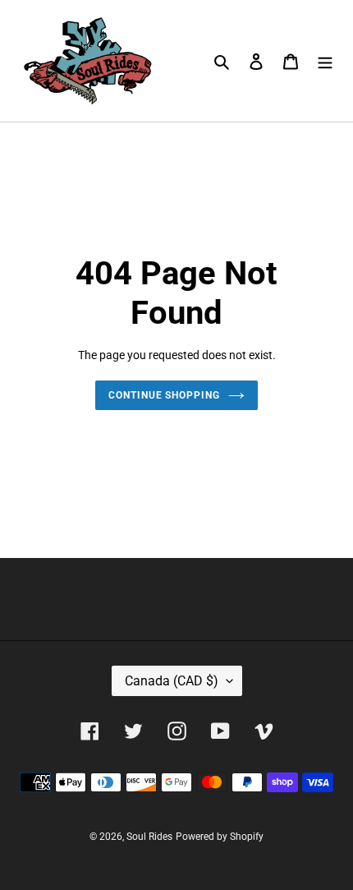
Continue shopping (164, 395)
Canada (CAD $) (171, 681)
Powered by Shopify (220, 836)
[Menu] (325, 61)
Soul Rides (149, 836)
